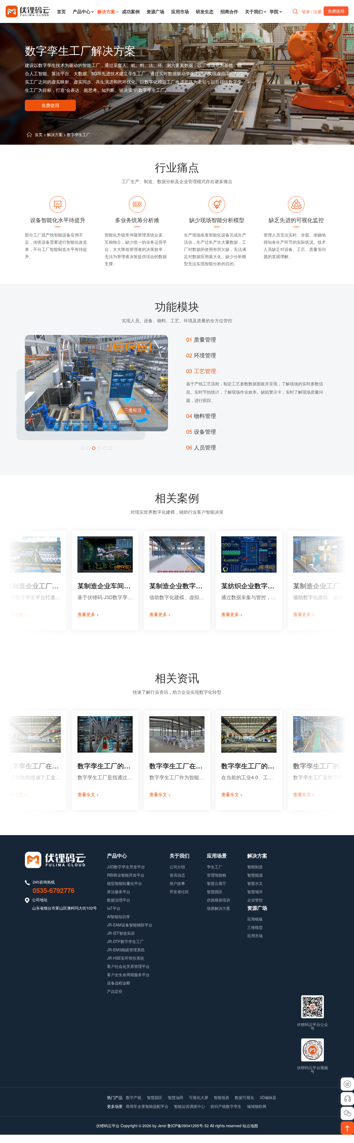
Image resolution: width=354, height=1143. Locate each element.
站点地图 (250, 1125)
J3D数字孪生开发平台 (126, 866)
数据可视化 (244, 1097)
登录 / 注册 (312, 11)
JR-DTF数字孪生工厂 (125, 941)
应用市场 (180, 11)
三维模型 (255, 927)
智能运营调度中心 (189, 1106)
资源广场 (155, 11)
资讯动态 (177, 875)
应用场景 (217, 855)
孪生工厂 (214, 866)
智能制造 (255, 866)
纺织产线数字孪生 (225, 1106)
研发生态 (205, 11)
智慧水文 (255, 883)
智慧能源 (255, 875)
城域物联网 (256, 1106)
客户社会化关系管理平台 (128, 966)
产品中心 (81, 11)
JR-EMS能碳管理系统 (126, 949)
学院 (274, 11)
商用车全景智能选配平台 (147, 1106)
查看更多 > (16, 614)
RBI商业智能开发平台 (125, 875)
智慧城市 (255, 891)
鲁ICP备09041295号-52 (188, 1125)
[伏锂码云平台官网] (28, 11)
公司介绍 (177, 866)
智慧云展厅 (216, 883)
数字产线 (133, 1097)
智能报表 (221, 1097)
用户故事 (177, 883)
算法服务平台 (118, 891)
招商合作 (229, 11)
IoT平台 (113, 908)
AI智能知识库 (118, 916)
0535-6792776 (53, 890)
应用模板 (255, 919)
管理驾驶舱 (216, 875)
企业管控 (255, 900)
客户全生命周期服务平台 (128, 974)
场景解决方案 (218, 908)
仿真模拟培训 (218, 900)
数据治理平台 (118, 900)
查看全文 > (16, 794)
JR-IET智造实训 (121, 933)
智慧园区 (214, 891)
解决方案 (106, 11)
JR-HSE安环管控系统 (125, 958)
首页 (61, 11)
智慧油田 (175, 1097)
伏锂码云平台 (107, 1125)
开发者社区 (179, 891)
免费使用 (50, 105)
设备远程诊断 (118, 983)
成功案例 (131, 11)
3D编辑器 (268, 1097)
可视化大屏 (198, 1097)
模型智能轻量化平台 (124, 883)
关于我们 (254, 11)
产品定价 (115, 991)
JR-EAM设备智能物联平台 (129, 925)
